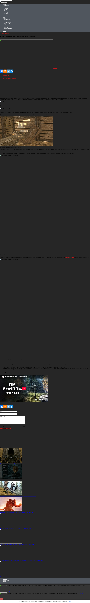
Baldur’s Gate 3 (6, 13)
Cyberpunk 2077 (8, 20)
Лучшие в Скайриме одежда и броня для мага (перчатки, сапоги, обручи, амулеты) (18, 576)
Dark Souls (5, 15)
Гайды (6, 6)
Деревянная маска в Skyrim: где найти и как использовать (13, 479)
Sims (4, 17)
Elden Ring (7, 19)
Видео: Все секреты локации (9, 78)
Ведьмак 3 (5, 4)
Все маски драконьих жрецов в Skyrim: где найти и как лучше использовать (17, 463)
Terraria (6, 27)
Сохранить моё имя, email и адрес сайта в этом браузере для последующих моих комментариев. (23, 426)
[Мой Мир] (11, 71)
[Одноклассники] (5, 71)
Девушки (7, 5)
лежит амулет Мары (69, 257)
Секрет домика (6, 75)
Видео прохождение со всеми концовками (18, 591)
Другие (4, 18)
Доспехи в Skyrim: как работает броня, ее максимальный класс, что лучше (16, 512)
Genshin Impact (6, 12)
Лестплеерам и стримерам (8, 582)
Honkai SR (7, 23)
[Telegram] (8, 71)
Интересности (6, 76)
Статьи (4, 29)
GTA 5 (4, 14)
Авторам (4, 581)
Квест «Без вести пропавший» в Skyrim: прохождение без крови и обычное (17, 544)
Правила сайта (6, 580)
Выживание (7, 24)
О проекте (5, 579)
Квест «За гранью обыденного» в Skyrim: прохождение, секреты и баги (16, 528)
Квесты (6, 8)
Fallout (6, 26)
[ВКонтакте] (1, 71)
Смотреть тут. (80, 593)
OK (70, 601)
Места (6, 9)
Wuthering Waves (9, 22)
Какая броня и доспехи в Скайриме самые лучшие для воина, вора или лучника (18, 496)
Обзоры (4, 31)
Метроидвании (8, 28)
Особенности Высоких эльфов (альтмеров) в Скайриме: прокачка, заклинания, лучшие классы (21, 560)
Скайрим (4, 10)
